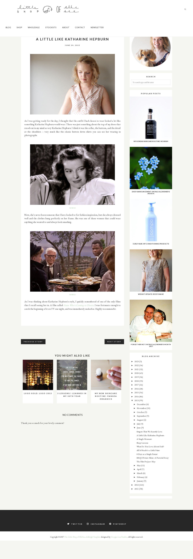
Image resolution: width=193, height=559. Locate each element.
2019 (137, 377)
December (141, 404)
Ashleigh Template (93, 537)
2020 (137, 373)
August (140, 419)
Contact (80, 27)
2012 (137, 484)
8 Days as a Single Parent (147, 454)
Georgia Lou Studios (119, 537)
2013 (137, 400)
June (139, 427)
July (139, 423)
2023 (137, 361)
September (142, 416)
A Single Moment (144, 439)
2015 (137, 392)
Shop (19, 27)
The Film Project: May (146, 461)
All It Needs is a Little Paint (148, 450)
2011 (137, 488)
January (140, 481)
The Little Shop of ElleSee (74, 537)
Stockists (51, 27)
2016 (137, 388)
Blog (8, 27)
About (65, 27)
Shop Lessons (142, 442)
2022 (137, 365)
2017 (137, 384)
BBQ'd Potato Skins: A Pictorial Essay (153, 457)
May (139, 465)
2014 (137, 396)
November (142, 408)
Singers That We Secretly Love (149, 431)
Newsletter (97, 27)
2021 (137, 369)
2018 (137, 381)
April (139, 469)
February (141, 477)
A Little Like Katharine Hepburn (150, 435)
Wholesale (34, 27)
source (72, 207)
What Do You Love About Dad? (150, 446)
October (141, 412)
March (140, 473)
